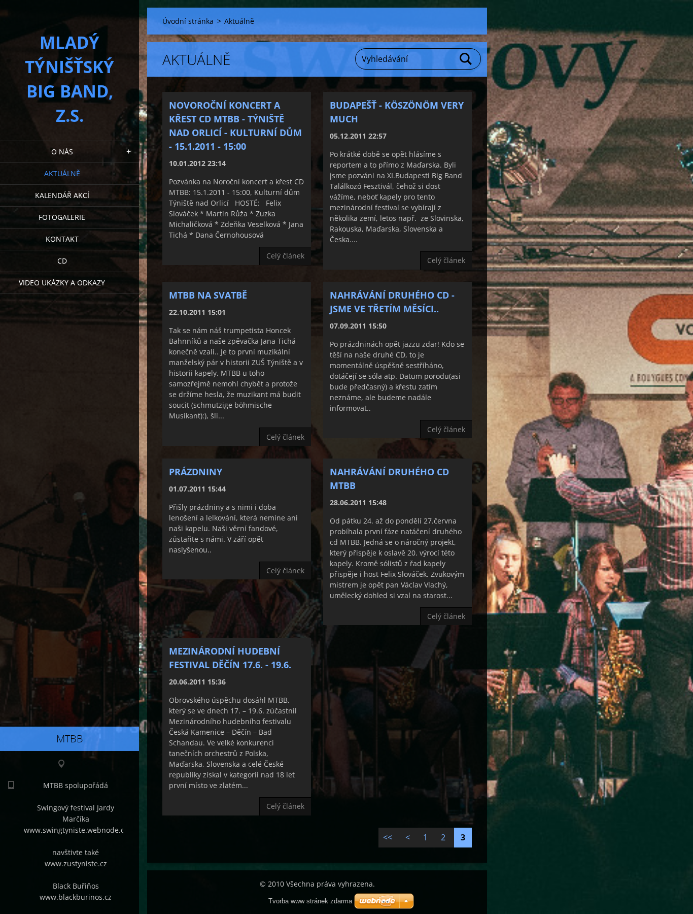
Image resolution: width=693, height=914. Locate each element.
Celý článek (285, 255)
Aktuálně (62, 173)
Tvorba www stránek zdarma (310, 901)
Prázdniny (195, 472)
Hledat (466, 59)
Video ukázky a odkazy (62, 282)
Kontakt (62, 239)
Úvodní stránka (188, 21)
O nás (62, 151)
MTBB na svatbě (208, 295)
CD (62, 261)
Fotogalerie (62, 217)
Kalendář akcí (62, 195)
